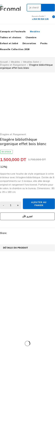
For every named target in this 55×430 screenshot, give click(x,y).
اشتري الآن (27, 216)
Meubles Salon (31, 61)
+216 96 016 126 (9, 290)
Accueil (4, 61)
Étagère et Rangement (13, 64)
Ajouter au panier (38, 204)
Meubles (15, 61)
